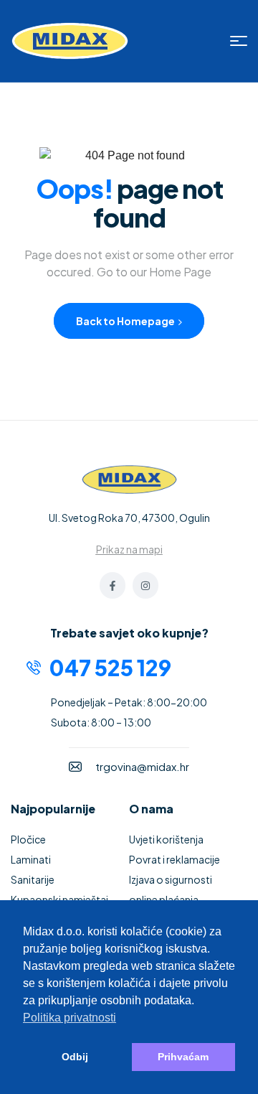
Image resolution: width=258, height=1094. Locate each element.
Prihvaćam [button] (183, 1056)
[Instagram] (145, 585)
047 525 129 (110, 667)
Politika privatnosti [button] (69, 1017)
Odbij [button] (75, 1056)
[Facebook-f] (112, 585)
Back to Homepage (126, 320)
